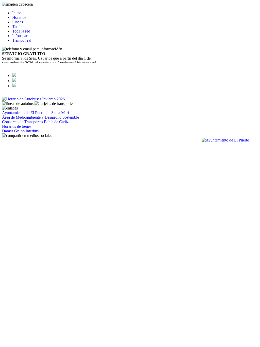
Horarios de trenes (16, 126)
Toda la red (21, 31)
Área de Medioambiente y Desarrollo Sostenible (40, 117)
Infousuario (21, 36)
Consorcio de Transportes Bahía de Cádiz (35, 122)
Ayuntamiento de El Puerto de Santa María (36, 113)
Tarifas (17, 26)
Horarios (19, 17)
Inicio (16, 13)
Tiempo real (21, 40)
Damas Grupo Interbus (20, 131)
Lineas (17, 22)
